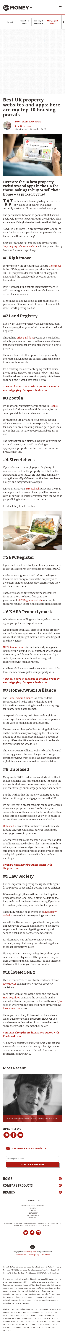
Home (7, 1178)
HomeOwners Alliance (20, 698)
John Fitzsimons (23, 126)
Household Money (24, 22)
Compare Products (18, 1185)
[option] (32, 1098)
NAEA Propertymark (14, 647)
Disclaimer (45, 1254)
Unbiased (8, 826)
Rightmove (55, 265)
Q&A (59, 1001)
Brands (9, 1192)
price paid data (25, 337)
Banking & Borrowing (38, 22)
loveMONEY (9, 983)
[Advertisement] (32, 61)
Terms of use (20, 1254)
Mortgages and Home (28, 121)
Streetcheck (32, 488)
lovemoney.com (12, 1008)
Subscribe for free (33, 1164)
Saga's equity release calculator (20, 246)
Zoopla (54, 405)
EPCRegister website (31, 600)
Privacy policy (33, 1254)
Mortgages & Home (52, 22)
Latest (10, 22)
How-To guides (11, 997)
